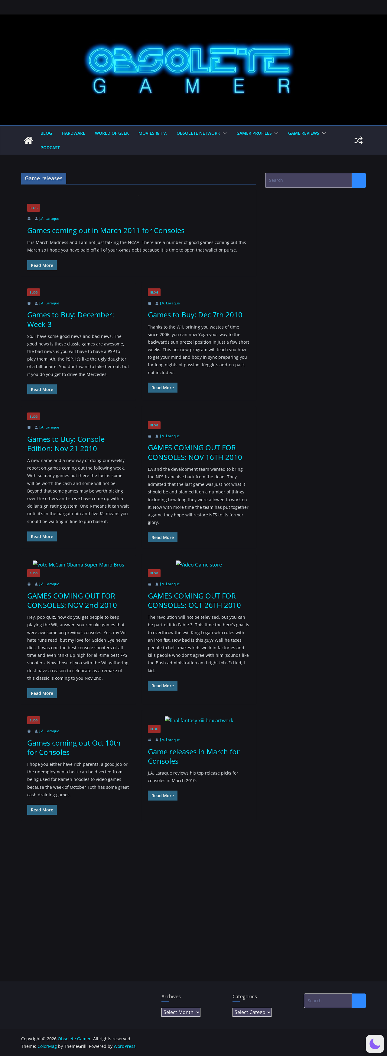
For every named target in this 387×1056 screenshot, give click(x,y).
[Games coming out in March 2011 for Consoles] (138, 199)
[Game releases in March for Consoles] (199, 720)
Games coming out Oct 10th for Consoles (74, 747)
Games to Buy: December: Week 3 (70, 319)
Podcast (50, 147)
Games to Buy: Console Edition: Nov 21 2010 (66, 443)
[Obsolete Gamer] (28, 140)
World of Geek (112, 133)
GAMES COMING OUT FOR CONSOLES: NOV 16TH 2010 (195, 452)
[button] (223, 133)
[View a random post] (358, 140)
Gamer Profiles (254, 133)
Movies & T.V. (152, 133)
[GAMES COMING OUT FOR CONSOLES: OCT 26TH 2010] (199, 564)
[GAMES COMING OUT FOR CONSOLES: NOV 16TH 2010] (199, 416)
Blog (46, 133)
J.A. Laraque (49, 218)
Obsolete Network (198, 133)
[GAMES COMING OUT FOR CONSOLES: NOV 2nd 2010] (78, 564)
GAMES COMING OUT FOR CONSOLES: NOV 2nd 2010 (72, 600)
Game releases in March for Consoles (194, 756)
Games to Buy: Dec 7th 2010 (195, 314)
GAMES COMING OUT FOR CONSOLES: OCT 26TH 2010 (194, 600)
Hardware (73, 133)
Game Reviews (303, 133)
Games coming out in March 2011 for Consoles (105, 230)
